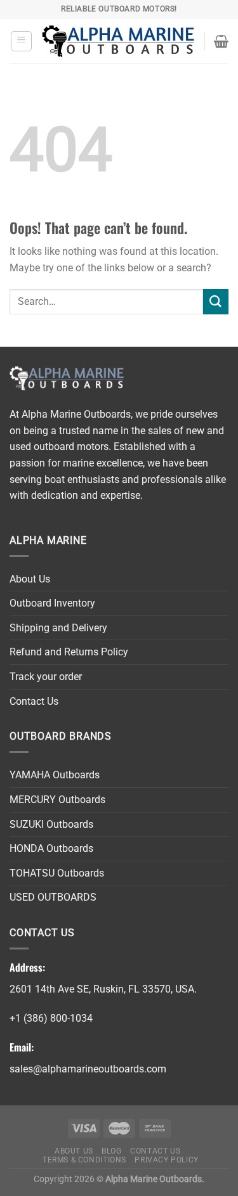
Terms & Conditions (84, 1159)
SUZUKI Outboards (51, 824)
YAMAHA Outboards (55, 775)
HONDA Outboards (51, 848)
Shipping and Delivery (58, 628)
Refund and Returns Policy (69, 652)
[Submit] (215, 301)
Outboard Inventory (52, 603)
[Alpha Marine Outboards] (118, 41)
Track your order (46, 677)
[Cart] (221, 41)
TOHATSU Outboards (57, 873)
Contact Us (34, 701)
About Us (30, 579)
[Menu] (21, 41)
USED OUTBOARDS (53, 897)
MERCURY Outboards (57, 800)
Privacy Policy (167, 1159)
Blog (111, 1151)
